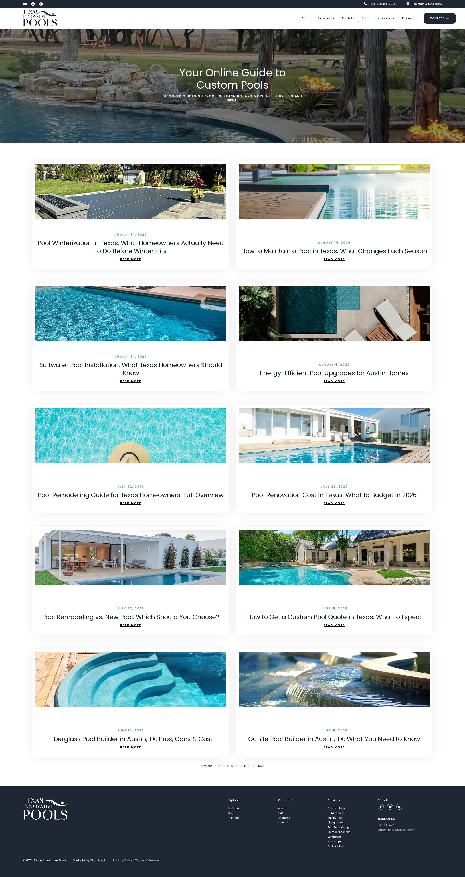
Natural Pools (336, 813)
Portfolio (348, 18)
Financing (409, 18)
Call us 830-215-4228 (384, 4)
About (305, 18)
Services (324, 18)
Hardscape (334, 841)
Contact (233, 818)
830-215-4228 (386, 825)
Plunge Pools (336, 822)
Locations (383, 18)
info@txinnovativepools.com (396, 830)
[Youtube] (25, 4)
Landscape (335, 837)
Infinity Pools (336, 818)
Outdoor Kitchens (339, 832)
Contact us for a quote (428, 4)
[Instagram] (41, 4)
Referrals (283, 822)
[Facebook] (33, 4)
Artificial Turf (336, 846)
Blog (365, 18)
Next (261, 766)
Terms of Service (147, 860)
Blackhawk (98, 860)
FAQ (280, 813)
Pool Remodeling (338, 827)
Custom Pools (336, 808)
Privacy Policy (123, 860)
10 (254, 766)
